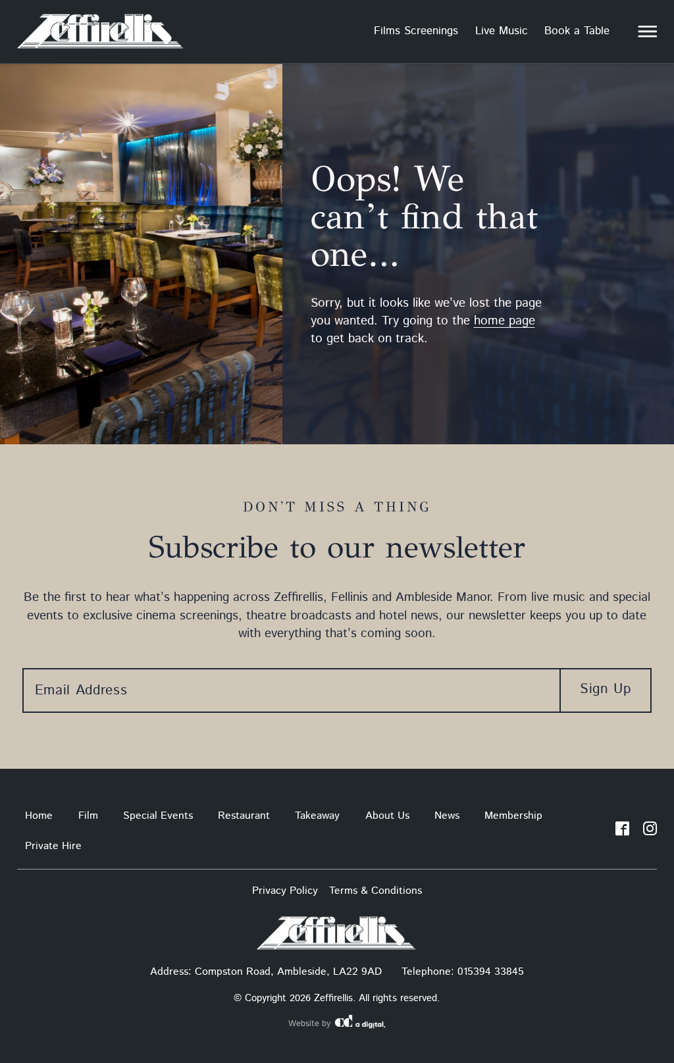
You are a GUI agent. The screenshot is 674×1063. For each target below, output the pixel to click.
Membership (513, 815)
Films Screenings (416, 31)
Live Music (501, 31)
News (446, 815)
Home (39, 815)
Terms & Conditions (375, 890)
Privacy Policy (285, 890)
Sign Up (605, 689)
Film (88, 815)
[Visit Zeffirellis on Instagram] (650, 831)
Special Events (158, 815)
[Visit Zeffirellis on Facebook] (622, 831)
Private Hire (53, 846)
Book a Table (576, 31)
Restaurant (244, 815)
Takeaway (317, 815)
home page (504, 321)
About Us (387, 815)
